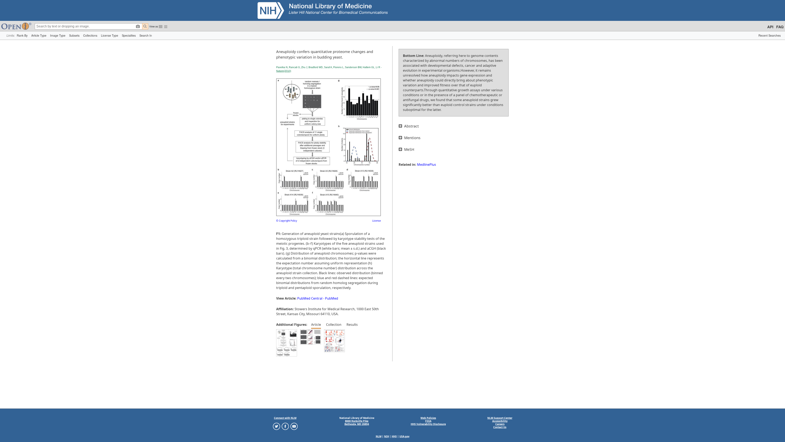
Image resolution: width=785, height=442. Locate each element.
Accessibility (500, 421)
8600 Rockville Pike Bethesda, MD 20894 (356, 422)
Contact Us (499, 427)
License (376, 220)
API (770, 26)
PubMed (331, 298)
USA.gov (404, 436)
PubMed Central (309, 298)
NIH (386, 436)
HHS (394, 436)
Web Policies (428, 418)
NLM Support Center (499, 418)
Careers (500, 424)
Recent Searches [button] (769, 35)
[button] (22, 35)
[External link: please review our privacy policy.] (276, 426)
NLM (378, 436)
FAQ (780, 26)
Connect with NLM (285, 418)
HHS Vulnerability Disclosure (428, 424)
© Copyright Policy (286, 220)
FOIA (428, 421)
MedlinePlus (426, 164)
